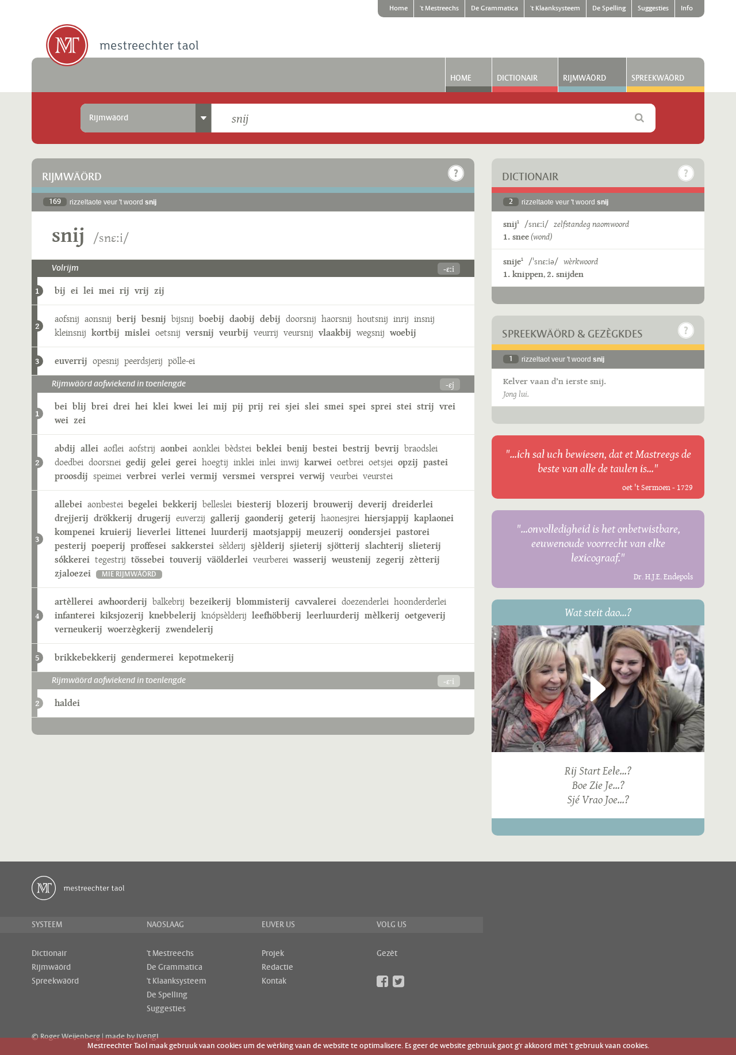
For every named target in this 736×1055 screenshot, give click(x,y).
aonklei (206, 448)
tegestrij (110, 559)
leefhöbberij (276, 615)
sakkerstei (192, 545)
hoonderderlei (420, 601)
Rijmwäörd (584, 78)
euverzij (190, 518)
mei (106, 290)
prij (255, 406)
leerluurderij (332, 615)
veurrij (266, 332)
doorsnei (105, 462)
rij (124, 290)
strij (425, 406)
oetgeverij (425, 615)
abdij (65, 448)
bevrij (387, 448)
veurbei (344, 476)
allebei (68, 504)
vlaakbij (335, 332)
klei (160, 406)
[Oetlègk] (456, 173)
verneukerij (78, 629)
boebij (211, 318)
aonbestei (105, 504)
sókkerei (72, 559)
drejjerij (72, 518)
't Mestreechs (439, 9)
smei (334, 406)
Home (398, 9)
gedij (136, 462)
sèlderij (232, 545)
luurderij (229, 531)
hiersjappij (387, 518)
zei (80, 420)
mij (220, 406)
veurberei (270, 559)
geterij (302, 518)
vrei (447, 406)
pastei (435, 462)
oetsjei (381, 462)
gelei (161, 462)
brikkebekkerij (85, 657)
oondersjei (369, 531)
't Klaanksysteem (555, 9)
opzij (408, 462)
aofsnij (67, 318)
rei (274, 406)
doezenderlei (365, 601)
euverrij (71, 360)
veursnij (298, 332)
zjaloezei (73, 573)
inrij (401, 318)
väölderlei (227, 559)
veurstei (378, 476)
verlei (173, 476)
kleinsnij (70, 332)
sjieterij (306, 545)
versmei (239, 476)
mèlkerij (382, 615)
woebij (403, 332)
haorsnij (336, 318)
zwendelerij (189, 629)
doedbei (69, 462)
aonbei (173, 448)
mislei (137, 332)
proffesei (148, 545)
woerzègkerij (134, 629)
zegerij (390, 559)
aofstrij (142, 448)
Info (687, 9)
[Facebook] (382, 981)
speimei (107, 476)
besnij (153, 318)
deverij (372, 504)
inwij (290, 462)
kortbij (105, 332)
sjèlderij (268, 545)
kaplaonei (434, 518)
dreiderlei (412, 504)
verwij (312, 476)
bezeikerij (210, 601)
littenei (191, 531)
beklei (269, 448)
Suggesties (653, 9)
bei (61, 406)
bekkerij (180, 504)
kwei (183, 406)
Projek (273, 953)
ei (74, 290)
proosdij (71, 476)
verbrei (141, 476)
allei (89, 448)
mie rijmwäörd (129, 574)
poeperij (108, 545)
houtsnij (372, 318)
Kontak (274, 981)
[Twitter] (398, 981)
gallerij (225, 518)
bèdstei (238, 448)
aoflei (113, 448)
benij (297, 448)
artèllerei (74, 601)
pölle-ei (181, 360)
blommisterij (263, 601)
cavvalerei (315, 601)
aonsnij (98, 318)
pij (237, 406)
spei (357, 406)
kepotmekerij (206, 657)
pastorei (413, 531)
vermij (203, 476)
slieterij (425, 545)
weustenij (351, 559)
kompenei (75, 531)
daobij (242, 318)
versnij (200, 332)
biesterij (254, 504)
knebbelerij (172, 615)
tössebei (147, 559)
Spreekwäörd (657, 78)
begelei (143, 504)
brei (99, 406)
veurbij (233, 332)
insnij (424, 318)
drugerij (154, 518)
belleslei (217, 504)
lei (88, 290)
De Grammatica (494, 9)
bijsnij (182, 318)
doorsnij (301, 318)
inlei (267, 462)
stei (404, 406)
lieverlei (154, 531)
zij (159, 290)
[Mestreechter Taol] (122, 46)
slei (312, 406)
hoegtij (215, 462)
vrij (142, 290)
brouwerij (333, 504)
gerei (186, 462)
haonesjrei (340, 518)
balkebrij (168, 601)
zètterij (424, 559)
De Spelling (609, 9)
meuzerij (324, 531)
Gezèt (387, 953)
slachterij (384, 545)
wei (61, 420)
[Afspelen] (598, 689)
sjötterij (343, 545)
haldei (67, 702)
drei (121, 406)
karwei (318, 462)
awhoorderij (122, 601)
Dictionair (517, 78)
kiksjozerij (122, 615)
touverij (186, 559)
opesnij (106, 360)
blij (79, 406)
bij (60, 290)
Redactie (277, 967)
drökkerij (113, 518)
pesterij (70, 545)
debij (270, 318)
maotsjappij (277, 531)
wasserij (310, 559)
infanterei (75, 615)
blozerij (292, 504)
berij (126, 318)
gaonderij (264, 518)
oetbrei (350, 462)
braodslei (421, 448)
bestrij (356, 448)
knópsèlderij (224, 615)
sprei (381, 406)
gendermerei (147, 657)
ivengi (147, 1036)
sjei (292, 406)
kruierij (116, 531)
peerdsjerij (143, 360)
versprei (277, 476)
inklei (243, 462)
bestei (325, 448)
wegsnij (370, 332)
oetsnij (168, 332)
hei (141, 406)
